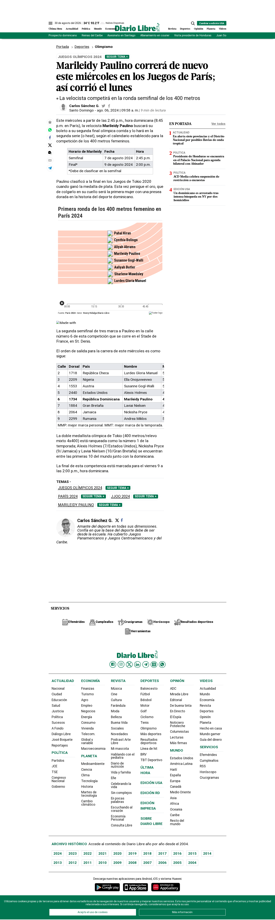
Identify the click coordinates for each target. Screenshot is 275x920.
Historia (87, 786)
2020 (117, 853)
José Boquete (62, 740)
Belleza (116, 717)
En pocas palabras (117, 800)
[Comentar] (50, 153)
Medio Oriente (180, 792)
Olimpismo (148, 728)
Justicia (58, 711)
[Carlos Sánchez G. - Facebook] (109, 106)
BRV (143, 754)
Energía (86, 717)
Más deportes (150, 734)
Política (86, 29)
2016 (177, 853)
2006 (162, 863)
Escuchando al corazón (121, 809)
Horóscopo (208, 772)
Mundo (98, 29)
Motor (144, 705)
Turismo (87, 694)
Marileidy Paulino (76, 505)
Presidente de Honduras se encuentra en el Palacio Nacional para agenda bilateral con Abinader (198, 160)
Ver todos (218, 124)
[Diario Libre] (137, 27)
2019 (132, 853)
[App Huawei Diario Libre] (165, 887)
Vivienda (87, 728)
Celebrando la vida (121, 785)
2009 (117, 863)
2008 (132, 863)
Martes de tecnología (89, 793)
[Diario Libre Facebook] (112, 664)
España (175, 775)
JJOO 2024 (120, 496)
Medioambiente (93, 764)
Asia (173, 798)
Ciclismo (146, 717)
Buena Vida (119, 722)
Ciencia (86, 769)
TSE (55, 772)
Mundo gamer (210, 734)
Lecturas (177, 737)
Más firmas (178, 743)
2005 (177, 863)
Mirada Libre (179, 694)
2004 (192, 863)
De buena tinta (181, 705)
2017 (162, 853)
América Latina (181, 764)
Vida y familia (121, 772)
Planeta (211, 29)
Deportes (185, 29)
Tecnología (89, 781)
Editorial (176, 700)
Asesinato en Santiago (121, 35)
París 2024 (68, 496)
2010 (102, 863)
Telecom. (88, 734)
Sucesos (58, 722)
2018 (147, 853)
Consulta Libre (121, 825)
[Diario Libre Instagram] (121, 664)
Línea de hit (148, 748)
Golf (143, 711)
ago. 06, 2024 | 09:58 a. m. (118, 110)
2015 (192, 853)
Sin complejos (121, 793)
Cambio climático (88, 802)
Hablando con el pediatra (123, 756)
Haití (173, 769)
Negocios (88, 711)
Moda (115, 711)
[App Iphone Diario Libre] (135, 887)
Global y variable (87, 741)
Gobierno (58, 786)
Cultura (116, 700)
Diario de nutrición (117, 765)
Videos (222, 29)
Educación (59, 700)
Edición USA (182, 189)
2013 (58, 863)
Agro (84, 700)
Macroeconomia (93, 748)
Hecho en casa (211, 728)
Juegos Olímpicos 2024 (80, 488)
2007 (147, 863)
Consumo (88, 722)
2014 (207, 853)
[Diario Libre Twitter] (129, 664)
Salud (56, 705)
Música (116, 688)
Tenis (144, 722)
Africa (174, 803)
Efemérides (208, 755)
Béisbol (146, 700)
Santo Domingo (81, 110)
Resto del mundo (177, 822)
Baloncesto (149, 688)
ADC (173, 688)
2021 (102, 853)
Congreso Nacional (59, 779)
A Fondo (57, 728)
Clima (85, 775)
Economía (111, 29)
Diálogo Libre (61, 734)
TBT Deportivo (151, 760)
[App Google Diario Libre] (107, 887)
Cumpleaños (209, 760)
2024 (58, 853)
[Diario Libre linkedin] (137, 664)
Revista (172, 29)
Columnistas (179, 731)
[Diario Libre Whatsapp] (162, 664)
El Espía (175, 717)
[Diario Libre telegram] (145, 664)
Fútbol (145, 694)
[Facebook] (122, 520)
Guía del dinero (211, 740)
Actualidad (72, 29)
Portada (62, 47)
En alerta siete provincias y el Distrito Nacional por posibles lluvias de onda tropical (198, 140)
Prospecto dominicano (63, 35)
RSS (203, 766)
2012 (72, 863)
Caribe (175, 815)
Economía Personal (118, 818)
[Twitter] (117, 520)
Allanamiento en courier (154, 35)
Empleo (86, 705)
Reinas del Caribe (92, 35)
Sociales (117, 728)
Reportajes (60, 745)
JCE (54, 766)
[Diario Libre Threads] (154, 664)
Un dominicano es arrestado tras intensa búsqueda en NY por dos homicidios (196, 197)
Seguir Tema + (117, 56)
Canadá (175, 786)
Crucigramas (209, 777)
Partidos (58, 760)
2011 (87, 863)
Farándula (118, 705)
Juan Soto (222, 35)
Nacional (58, 688)
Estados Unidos (181, 758)
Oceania (176, 809)
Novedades (119, 734)
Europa (175, 781)
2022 (87, 853)
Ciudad (57, 694)
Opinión (198, 29)
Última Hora (55, 29)
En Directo (177, 711)
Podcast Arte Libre (121, 741)
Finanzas (87, 688)
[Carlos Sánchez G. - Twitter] (103, 106)
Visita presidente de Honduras (192, 35)
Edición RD (150, 793)
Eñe (113, 778)
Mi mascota (120, 748)
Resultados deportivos (149, 741)
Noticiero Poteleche (177, 724)
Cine (114, 694)
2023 (72, 853)
